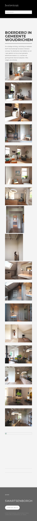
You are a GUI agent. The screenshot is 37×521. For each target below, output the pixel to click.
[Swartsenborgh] (11, 5)
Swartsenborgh (19, 501)
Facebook (7, 495)
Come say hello (12, 507)
